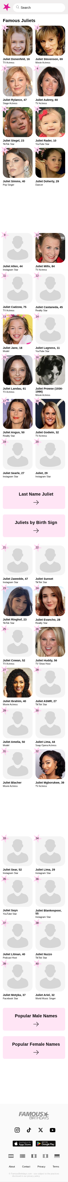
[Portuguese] (22, 1156)
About (12, 1167)
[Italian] (45, 1156)
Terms (56, 1167)
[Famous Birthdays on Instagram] (15, 1130)
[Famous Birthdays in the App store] (22, 1143)
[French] (34, 1156)
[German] (57, 1156)
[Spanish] (11, 1156)
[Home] (34, 1115)
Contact (26, 1167)
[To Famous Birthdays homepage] (6, 7)
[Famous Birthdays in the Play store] (46, 1143)
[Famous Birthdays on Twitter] (39, 1130)
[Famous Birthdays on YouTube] (51, 1130)
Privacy (41, 1167)
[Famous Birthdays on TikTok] (27, 1130)
